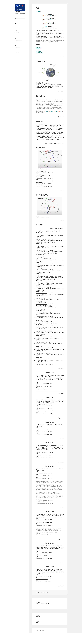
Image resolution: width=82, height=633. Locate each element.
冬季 (43, 547)
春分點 (59, 400)
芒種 (37, 433)
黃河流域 (41, 108)
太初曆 (50, 37)
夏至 (50, 19)
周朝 (54, 33)
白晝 (43, 446)
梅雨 (61, 277)
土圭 (41, 30)
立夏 (36, 424)
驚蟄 (37, 387)
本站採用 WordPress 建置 (40, 630)
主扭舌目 (16, 30)
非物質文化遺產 (52, 41)
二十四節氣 (38, 11)
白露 (37, 477)
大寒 (37, 580)
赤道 (56, 84)
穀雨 (37, 412)
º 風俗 (47, 592)
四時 (48, 107)
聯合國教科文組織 (44, 40)
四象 (48, 33)
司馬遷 (59, 36)
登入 (41, 603)
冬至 (50, 28)
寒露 (37, 521)
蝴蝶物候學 (51, 104)
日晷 (44, 30)
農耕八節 (38, 111)
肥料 (15, 27)
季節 (38, 112)
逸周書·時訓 (39, 110)
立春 (36, 375)
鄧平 (50, 36)
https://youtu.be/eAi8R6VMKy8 (41, 316)
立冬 (36, 545)
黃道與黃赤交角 (38, 47)
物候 (37, 101)
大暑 (37, 456)
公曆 (43, 401)
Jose (44, 592)
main (62, 56)
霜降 (37, 523)
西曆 (45, 572)
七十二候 (38, 105)
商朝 (52, 33)
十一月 (41, 573)
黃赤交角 (49, 86)
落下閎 (55, 36)
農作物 (38, 548)
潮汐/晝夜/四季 (38, 51)
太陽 (58, 401)
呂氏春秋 (50, 108)
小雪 (37, 554)
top (59, 91)
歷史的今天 (55, 143)
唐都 (53, 36)
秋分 (50, 23)
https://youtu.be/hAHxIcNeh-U (40, 83)
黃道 (36, 84)
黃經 (47, 400)
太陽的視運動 (45, 84)
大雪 (37, 556)
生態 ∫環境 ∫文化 (19, 12)
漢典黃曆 (46, 143)
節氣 (39, 39)
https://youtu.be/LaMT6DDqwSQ (40, 217)
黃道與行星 (50, 87)
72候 (44, 99)
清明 (37, 409)
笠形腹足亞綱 (17, 32)
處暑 (37, 474)
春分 (50, 15)
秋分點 (59, 514)
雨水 (37, 385)
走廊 (15, 28)
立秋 (43, 23)
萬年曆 (51, 143)
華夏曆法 (59, 572)
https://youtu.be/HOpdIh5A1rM (40, 169)
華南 (56, 277)
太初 (45, 36)
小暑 (37, 453)
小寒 (37, 577)
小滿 (37, 430)
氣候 (40, 112)
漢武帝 (42, 36)
